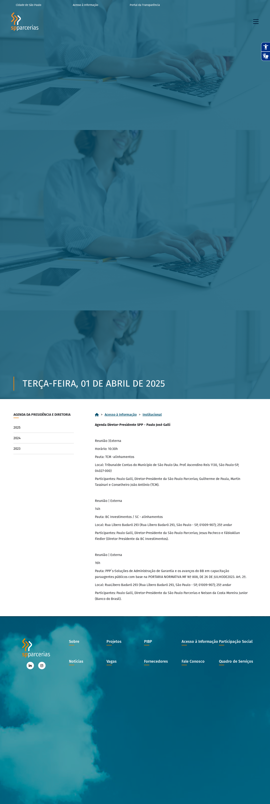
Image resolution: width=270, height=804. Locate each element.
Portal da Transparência (145, 5)
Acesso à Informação (85, 5)
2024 (17, 438)
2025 (17, 427)
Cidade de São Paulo (28, 5)
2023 (17, 449)
